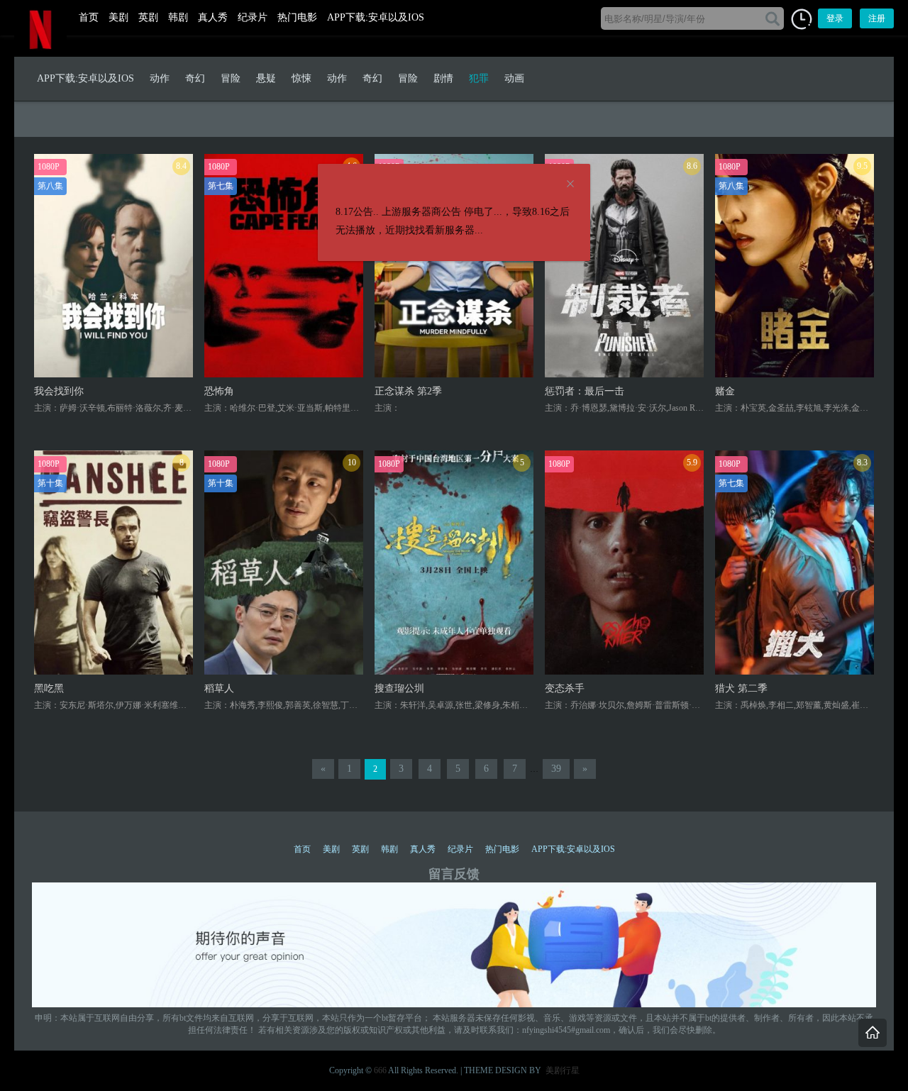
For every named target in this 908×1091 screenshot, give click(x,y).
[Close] (570, 184)
